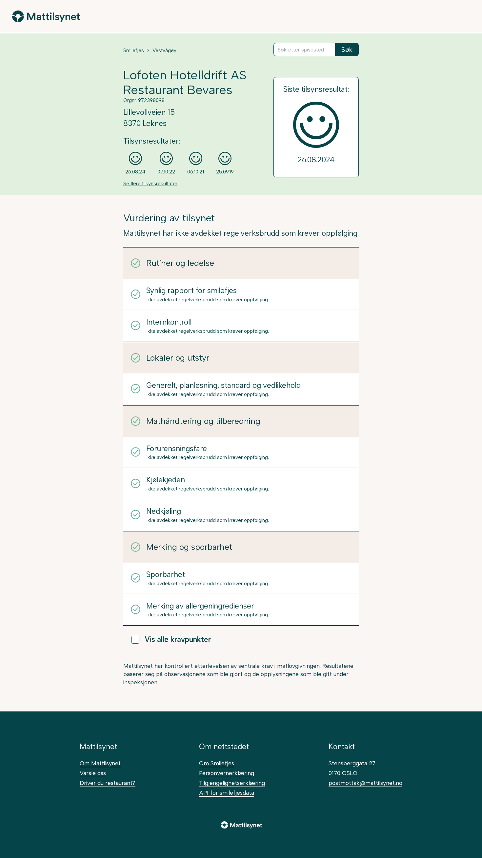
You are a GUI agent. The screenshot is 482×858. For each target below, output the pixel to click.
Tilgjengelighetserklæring (232, 782)
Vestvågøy (164, 50)
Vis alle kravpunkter (178, 639)
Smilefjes (133, 50)
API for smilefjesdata (226, 792)
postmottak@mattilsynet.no (365, 782)
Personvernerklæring (226, 772)
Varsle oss (93, 772)
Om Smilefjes (216, 763)
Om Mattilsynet (100, 763)
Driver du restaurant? (107, 782)
